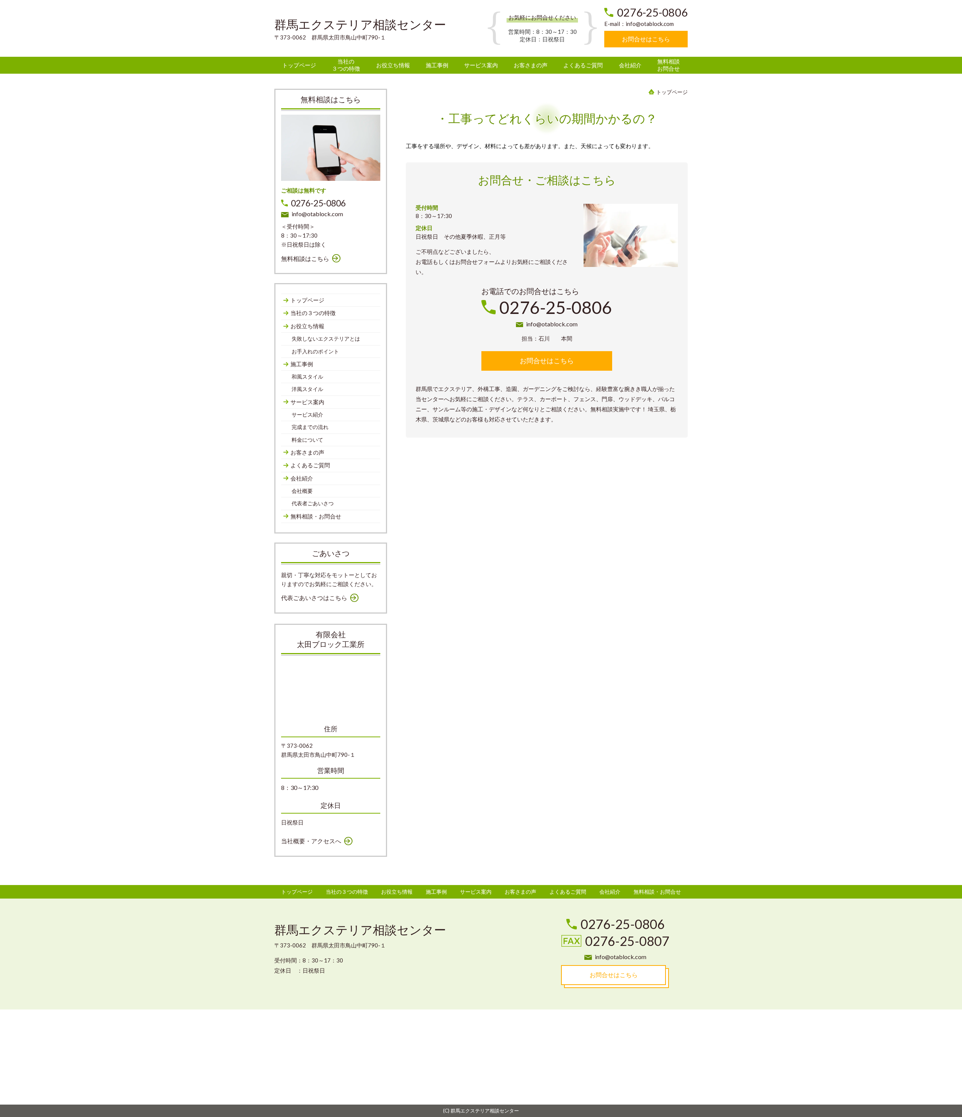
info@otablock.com (650, 23)
